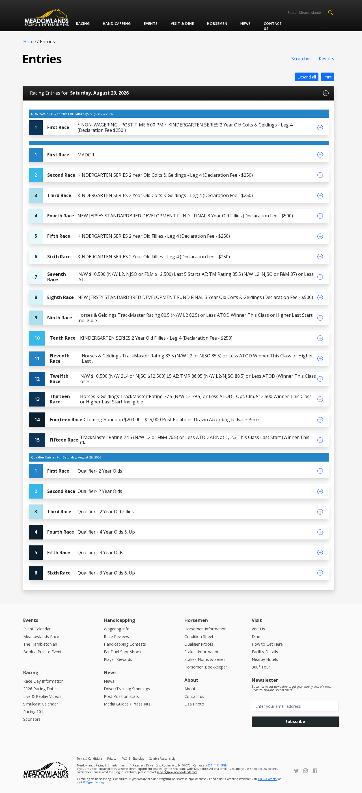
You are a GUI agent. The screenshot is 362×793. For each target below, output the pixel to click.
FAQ (124, 758)
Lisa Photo (194, 704)
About (189, 688)
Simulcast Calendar (40, 704)
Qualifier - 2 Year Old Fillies (84, 511)
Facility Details (265, 651)
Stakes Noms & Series (204, 659)
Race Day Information (43, 681)
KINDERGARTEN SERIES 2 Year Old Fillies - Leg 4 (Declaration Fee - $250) (132, 236)
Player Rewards (118, 659)
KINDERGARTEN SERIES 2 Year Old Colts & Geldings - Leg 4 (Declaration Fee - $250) (144, 175)
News (245, 23)
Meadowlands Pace (41, 636)
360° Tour (261, 667)
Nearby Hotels (265, 659)
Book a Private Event (42, 651)
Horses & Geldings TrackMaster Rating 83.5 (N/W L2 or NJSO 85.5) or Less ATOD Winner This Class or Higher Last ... (174, 358)
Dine (256, 636)
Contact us (273, 26)
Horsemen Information (205, 629)
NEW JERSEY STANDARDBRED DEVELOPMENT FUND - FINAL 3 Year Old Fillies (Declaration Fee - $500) (164, 216)
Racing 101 (33, 711)
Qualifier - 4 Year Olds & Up (85, 532)
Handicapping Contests (125, 644)
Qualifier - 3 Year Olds (79, 552)
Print (327, 77)
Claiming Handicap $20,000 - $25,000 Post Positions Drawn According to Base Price (147, 419)
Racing (83, 23)
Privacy (111, 758)
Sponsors (31, 719)
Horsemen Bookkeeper (205, 667)
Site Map (138, 758)
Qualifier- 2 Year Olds (78, 471)
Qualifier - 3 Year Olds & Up (85, 573)
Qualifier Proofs (198, 644)
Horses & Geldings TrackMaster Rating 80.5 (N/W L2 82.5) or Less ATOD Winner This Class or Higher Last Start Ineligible (174, 318)
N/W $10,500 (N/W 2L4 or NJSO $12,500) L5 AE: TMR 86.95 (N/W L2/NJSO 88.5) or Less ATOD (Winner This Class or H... (175, 379)
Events (151, 23)
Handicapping (117, 23)
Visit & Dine (182, 23)
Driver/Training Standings (127, 688)
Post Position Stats (121, 696)
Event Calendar (37, 629)
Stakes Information (201, 651)
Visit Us (258, 629)
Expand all (307, 77)
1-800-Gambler (267, 779)
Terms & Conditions (89, 758)
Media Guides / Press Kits (127, 704)
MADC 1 (64, 155)
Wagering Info (117, 629)
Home (29, 41)
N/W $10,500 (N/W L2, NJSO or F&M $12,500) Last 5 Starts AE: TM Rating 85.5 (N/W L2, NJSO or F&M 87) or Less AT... (174, 277)
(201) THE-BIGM (217, 765)
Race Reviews (116, 636)
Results (326, 59)
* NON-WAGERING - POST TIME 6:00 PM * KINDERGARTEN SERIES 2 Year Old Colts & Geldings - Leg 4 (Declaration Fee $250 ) (163, 127)
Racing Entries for (79, 93)
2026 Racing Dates (40, 688)
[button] (330, 12)
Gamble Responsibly (162, 758)
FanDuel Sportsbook (122, 651)
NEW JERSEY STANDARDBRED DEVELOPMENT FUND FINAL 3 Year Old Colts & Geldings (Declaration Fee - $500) (174, 297)
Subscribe (295, 721)
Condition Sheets (200, 636)
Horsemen (217, 23)
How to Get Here (267, 644)
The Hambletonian (40, 644)
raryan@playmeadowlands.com (177, 772)
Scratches (301, 59)
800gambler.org (93, 782)
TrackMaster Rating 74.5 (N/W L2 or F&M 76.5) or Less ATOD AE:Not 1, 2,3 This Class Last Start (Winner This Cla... (172, 440)
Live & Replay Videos (42, 696)
